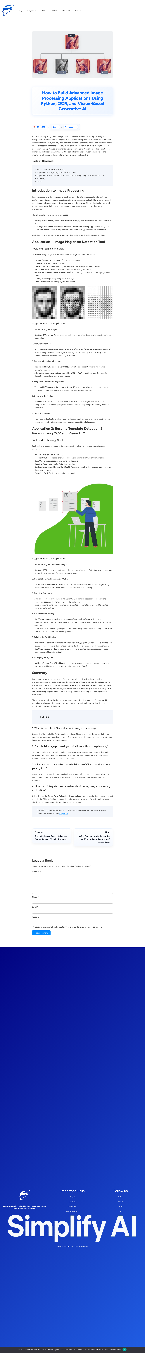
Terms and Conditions (72, 1211)
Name (35, 897)
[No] (142, 1350)
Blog (54, 127)
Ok (124, 1350)
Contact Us (72, 1202)
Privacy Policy (72, 1206)
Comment (37, 871)
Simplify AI (63, 813)
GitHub (120, 1202)
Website (35, 917)
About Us (72, 1197)
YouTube (120, 1197)
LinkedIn (120, 1206)
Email (35, 907)
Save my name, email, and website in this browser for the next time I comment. (68, 927)
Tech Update (69, 127)
